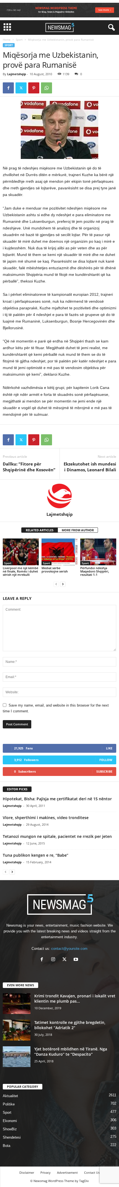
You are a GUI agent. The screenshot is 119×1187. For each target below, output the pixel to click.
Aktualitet (10, 1096)
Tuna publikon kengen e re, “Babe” (35, 855)
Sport (19, 39)
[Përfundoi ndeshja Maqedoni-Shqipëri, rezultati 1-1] (98, 551)
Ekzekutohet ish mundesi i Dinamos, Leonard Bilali (90, 466)
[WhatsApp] (46, 87)
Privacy (45, 1172)
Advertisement (67, 1172)
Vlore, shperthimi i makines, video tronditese (46, 817)
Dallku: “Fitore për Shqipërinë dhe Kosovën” (29, 466)
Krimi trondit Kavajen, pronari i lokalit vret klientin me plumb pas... (74, 998)
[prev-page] (56, 584)
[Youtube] (76, 960)
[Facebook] (8, 87)
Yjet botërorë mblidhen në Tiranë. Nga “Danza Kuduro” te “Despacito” (70, 1051)
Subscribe (104, 771)
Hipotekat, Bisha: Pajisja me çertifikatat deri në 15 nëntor (57, 798)
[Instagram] (54, 960)
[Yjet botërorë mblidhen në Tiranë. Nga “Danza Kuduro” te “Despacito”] (16, 1056)
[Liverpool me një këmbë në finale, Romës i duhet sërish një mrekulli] (21, 551)
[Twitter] (21, 87)
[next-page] (63, 584)
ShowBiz (10, 1129)
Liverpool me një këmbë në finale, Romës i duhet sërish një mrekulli (20, 571)
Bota (6, 1146)
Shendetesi (12, 1137)
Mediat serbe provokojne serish (55, 569)
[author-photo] (59, 495)
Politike (9, 1104)
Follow (105, 760)
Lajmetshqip (16, 74)
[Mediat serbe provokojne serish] (59, 551)
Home (7, 39)
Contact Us (92, 1172)
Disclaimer (26, 1172)
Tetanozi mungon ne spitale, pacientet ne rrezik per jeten (57, 836)
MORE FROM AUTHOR (78, 530)
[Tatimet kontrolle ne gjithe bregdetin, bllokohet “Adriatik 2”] (16, 1030)
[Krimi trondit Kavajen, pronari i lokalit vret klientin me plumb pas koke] (16, 1003)
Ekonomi (10, 1121)
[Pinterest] (33, 87)
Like (109, 748)
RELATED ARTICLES (39, 530)
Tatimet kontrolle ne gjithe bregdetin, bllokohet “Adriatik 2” (69, 1025)
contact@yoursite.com (69, 949)
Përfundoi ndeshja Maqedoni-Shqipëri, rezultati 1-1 (94, 571)
